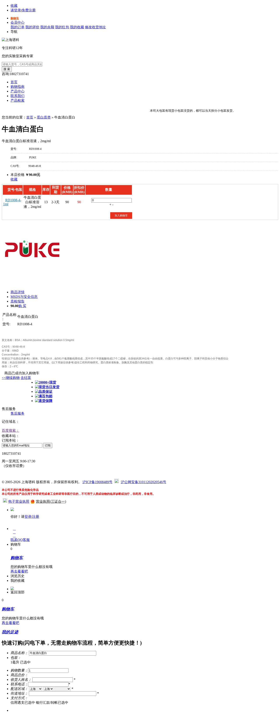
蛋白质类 (44, 117)
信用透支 (22, 702)
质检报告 (17, 301)
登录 (28, 516)
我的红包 (62, 27)
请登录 (15, 10)
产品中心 (17, 91)
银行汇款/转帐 (52, 702)
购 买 (22, 306)
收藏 (14, 5)
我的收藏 (77, 27)
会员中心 (17, 22)
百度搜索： (10, 430)
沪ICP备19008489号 (97, 482)
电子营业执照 (18, 501)
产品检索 (17, 100)
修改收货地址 (95, 27)
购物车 (14, 18)
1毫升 (20, 662)
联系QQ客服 (20, 540)
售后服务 (17, 413)
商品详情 (17, 292)
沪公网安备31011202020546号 (143, 482)
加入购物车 (121, 215)
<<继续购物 (11, 378)
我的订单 (17, 27)
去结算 (26, 378)
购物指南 (17, 86)
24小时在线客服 (14, 474)
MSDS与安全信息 (24, 297)
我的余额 (47, 27)
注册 (35, 516)
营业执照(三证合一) (51, 501)
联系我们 (17, 96)
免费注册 (29, 10)
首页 (14, 82)
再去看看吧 (19, 571)
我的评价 (32, 27)
